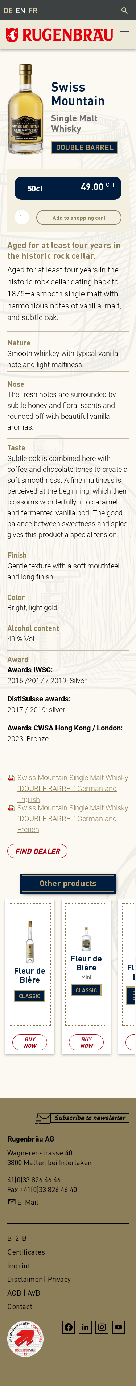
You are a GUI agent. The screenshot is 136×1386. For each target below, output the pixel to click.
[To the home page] (42, 34)
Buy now (30, 1042)
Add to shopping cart (79, 217)
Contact (19, 1306)
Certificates (26, 1251)
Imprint (18, 1265)
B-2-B (17, 1238)
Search (125, 10)
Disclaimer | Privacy (39, 1279)
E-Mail (27, 1202)
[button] (124, 35)
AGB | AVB (23, 1292)
